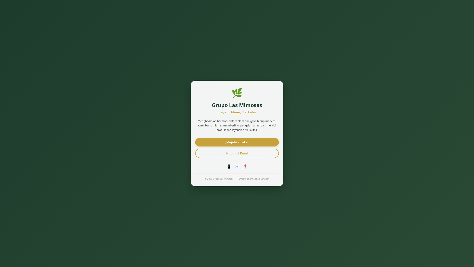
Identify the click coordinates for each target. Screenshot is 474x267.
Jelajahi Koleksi (237, 142)
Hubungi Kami (237, 153)
